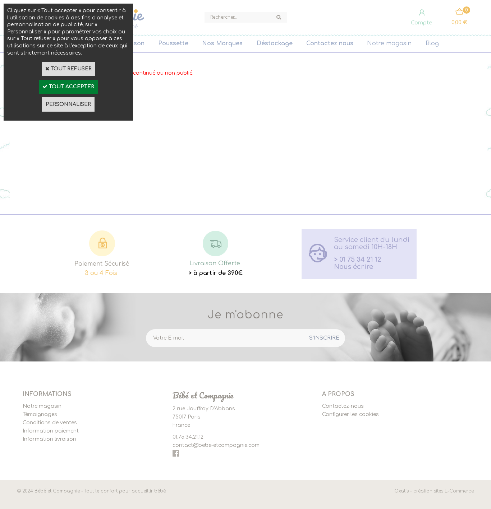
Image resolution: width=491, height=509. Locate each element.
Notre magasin (389, 43)
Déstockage (275, 43)
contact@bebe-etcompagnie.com (216, 445)
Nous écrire (353, 266)
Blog (432, 43)
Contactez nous (329, 43)
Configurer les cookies (350, 414)
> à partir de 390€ (215, 273)
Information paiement (51, 431)
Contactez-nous (343, 406)
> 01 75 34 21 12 (357, 259)
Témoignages (40, 414)
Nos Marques (222, 43)
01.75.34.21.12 (188, 437)
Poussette (173, 43)
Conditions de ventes (50, 422)
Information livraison (49, 439)
